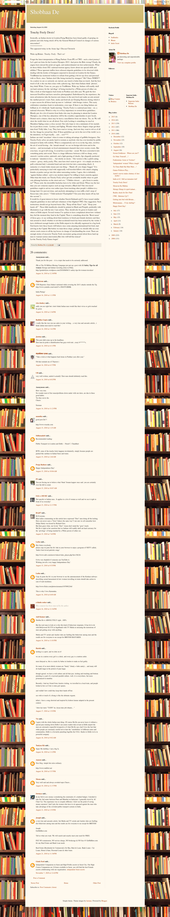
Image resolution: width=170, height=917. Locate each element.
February (116, 227)
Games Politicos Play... (121, 170)
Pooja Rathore (41, 464)
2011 (113, 130)
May (115, 217)
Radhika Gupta (42, 319)
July (115, 210)
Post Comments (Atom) (48, 887)
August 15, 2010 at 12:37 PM (46, 505)
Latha (38, 541)
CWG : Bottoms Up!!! (121, 196)
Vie (37, 718)
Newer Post (35, 883)
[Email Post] (58, 245)
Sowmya (39, 793)
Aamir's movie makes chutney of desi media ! (126, 174)
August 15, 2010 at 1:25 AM (46, 428)
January (116, 231)
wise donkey (40, 303)
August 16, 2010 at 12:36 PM (46, 609)
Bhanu (113, 40)
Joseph (38, 817)
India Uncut (115, 43)
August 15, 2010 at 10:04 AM (46, 471)
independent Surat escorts (75, 869)
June (115, 214)
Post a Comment (39, 878)
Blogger (104, 901)
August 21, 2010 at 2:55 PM (46, 810)
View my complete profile (126, 62)
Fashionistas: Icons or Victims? (124, 160)
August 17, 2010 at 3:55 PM (46, 711)
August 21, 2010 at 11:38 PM (46, 853)
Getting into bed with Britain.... (124, 199)
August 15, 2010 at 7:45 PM (46, 534)
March (115, 224)
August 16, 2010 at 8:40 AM (46, 594)
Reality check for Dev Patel (122, 192)
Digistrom (39, 281)
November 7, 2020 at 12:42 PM (47, 873)
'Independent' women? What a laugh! (126, 163)
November (117, 140)
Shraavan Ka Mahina (120, 186)
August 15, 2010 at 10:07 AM (46, 488)
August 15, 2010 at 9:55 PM (46, 565)
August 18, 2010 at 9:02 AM (46, 737)
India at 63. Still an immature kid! (125, 179)
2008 (113, 238)
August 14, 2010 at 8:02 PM (46, 379)
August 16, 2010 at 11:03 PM (46, 640)
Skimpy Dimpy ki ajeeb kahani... (124, 189)
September (117, 147)
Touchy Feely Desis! (120, 182)
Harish (38, 648)
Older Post (97, 883)
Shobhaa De (44, 12)
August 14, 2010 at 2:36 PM (46, 312)
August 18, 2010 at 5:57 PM (46, 771)
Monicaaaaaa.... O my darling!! (124, 203)
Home (66, 883)
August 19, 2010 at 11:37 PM (46, 786)
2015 (113, 116)
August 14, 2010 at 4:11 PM (46, 346)
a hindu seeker (41, 602)
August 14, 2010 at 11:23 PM (46, 408)
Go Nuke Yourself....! (120, 156)
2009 (113, 235)
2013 (113, 123)
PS (37, 479)
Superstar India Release (133, 102)
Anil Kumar (40, 616)
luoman (89, 901)
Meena (38, 779)
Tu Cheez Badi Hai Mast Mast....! (125, 166)
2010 (113, 133)
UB (37, 373)
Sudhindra (114, 37)
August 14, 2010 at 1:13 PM (46, 295)
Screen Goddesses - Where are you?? (126, 153)
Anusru (38, 760)
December (117, 136)
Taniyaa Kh (40, 745)
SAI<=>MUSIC (41, 496)
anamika (39, 416)
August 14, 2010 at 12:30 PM (46, 273)
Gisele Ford (40, 861)
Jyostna (38, 336)
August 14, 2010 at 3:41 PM (46, 329)
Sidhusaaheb (40, 435)
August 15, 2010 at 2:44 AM (46, 457)
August (116, 150)
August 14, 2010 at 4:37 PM (46, 365)
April (115, 221)
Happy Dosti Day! (119, 206)
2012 (113, 127)
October (116, 143)
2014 (113, 120)
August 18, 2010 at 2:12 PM (46, 752)
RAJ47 (38, 512)
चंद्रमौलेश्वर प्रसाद (42, 353)
